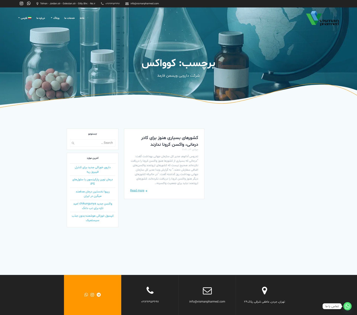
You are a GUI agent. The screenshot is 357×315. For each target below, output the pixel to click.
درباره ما (40, 18)
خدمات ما (69, 18)
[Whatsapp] (347, 306)
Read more (137, 191)
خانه (82, 18)
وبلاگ (56, 18)
